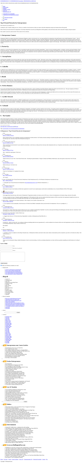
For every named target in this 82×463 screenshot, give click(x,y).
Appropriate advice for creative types (12, 299)
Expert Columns (15, 459)
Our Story (6, 459)
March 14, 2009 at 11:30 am (8, 135)
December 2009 (8, 323)
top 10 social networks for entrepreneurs (16, 128)
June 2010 (7, 317)
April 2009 (7, 331)
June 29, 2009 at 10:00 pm (8, 201)
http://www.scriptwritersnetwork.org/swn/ (13, 298)
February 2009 (8, 334)
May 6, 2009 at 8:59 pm (7, 175)
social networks (6, 128)
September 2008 (8, 339)
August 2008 (7, 340)
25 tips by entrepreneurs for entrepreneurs (13, 269)
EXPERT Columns (6, 9)
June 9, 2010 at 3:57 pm (7, 238)
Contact (5, 19)
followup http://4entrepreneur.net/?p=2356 (13, 300)
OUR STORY (5, 7)
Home (4, 6)
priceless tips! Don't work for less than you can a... (14, 302)
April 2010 (7, 318)
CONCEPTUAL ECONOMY (9, 13)
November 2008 (8, 337)
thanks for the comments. (10, 301)
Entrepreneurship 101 (7, 11)
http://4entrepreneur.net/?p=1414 (31, 182)
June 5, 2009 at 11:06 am (7, 186)
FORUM (4, 8)
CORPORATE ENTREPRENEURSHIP (11, 14)
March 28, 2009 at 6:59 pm (8, 156)
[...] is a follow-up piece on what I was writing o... (14, 306)
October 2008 (8, 338)
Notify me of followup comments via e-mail (10, 265)
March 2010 (7, 319)
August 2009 (7, 327)
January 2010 (7, 322)
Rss (3, 20)
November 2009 (8, 324)
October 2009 (8, 325)
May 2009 (7, 330)
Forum (10, 459)
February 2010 (8, 320)
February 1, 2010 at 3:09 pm (8, 230)
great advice (7, 307)
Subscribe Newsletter (8, 17)
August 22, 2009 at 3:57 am (8, 207)
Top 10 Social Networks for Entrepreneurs (13, 271)
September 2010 (8, 316)
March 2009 (7, 332)
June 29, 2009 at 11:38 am (8, 193)
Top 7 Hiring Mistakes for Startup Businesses (13, 272)
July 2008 (7, 341)
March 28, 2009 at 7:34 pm (8, 162)
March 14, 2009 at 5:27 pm (8, 142)
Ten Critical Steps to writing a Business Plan (13, 274)
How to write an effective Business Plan (12, 270)
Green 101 (5, 10)
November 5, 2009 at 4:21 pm (8, 214)
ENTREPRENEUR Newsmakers (16, 1)
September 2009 (8, 326)
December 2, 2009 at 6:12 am (8, 220)
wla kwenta (7, 308)
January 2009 (7, 335)
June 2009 (7, 329)
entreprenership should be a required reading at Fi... (15, 304)
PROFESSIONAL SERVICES (30, 1)
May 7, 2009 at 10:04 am (7, 180)
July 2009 (7, 328)
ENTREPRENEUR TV (5, 1)
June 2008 (7, 342)
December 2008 (8, 336)
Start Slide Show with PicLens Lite (7, 126)
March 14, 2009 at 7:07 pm (8, 150)
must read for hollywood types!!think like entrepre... (15, 303)
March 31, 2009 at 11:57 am (8, 169)
